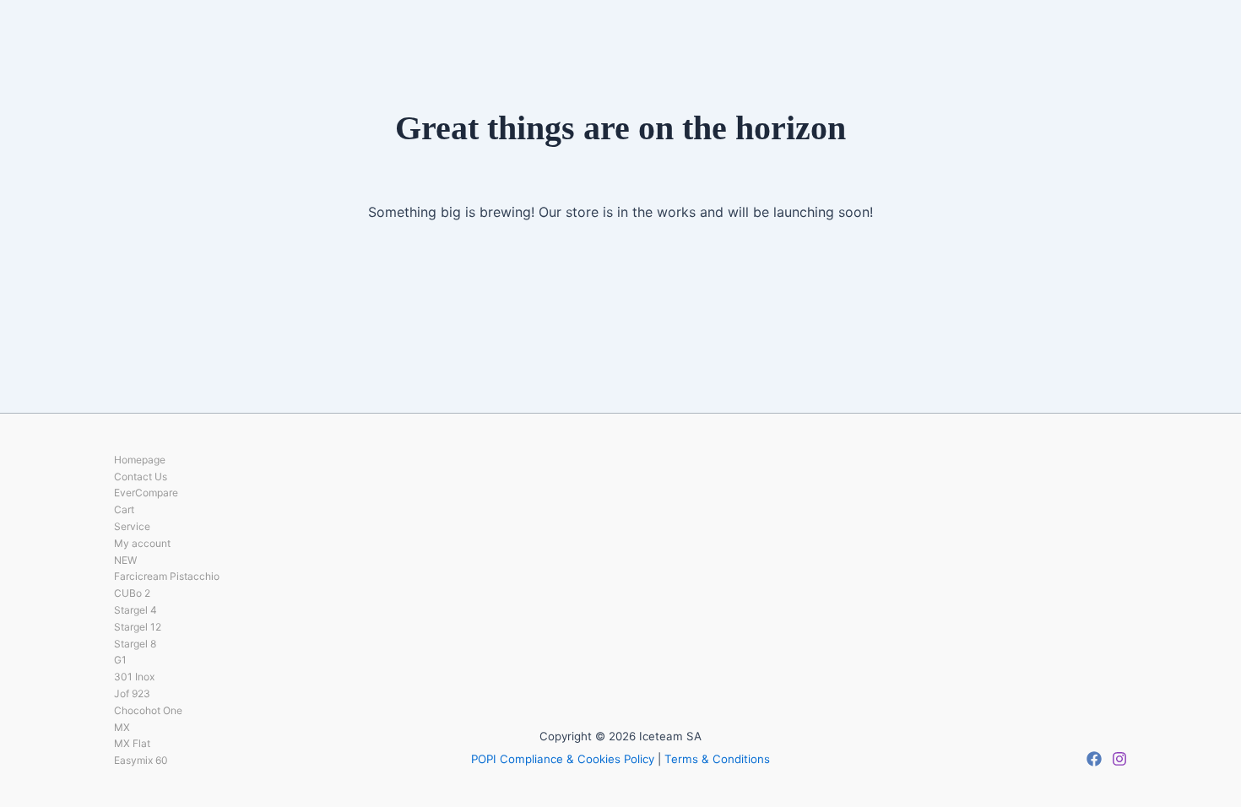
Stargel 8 (135, 643)
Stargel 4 (135, 610)
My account (142, 543)
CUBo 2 (132, 593)
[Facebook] (1094, 758)
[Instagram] (1119, 758)
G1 (120, 659)
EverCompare (146, 492)
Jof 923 (132, 693)
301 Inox (134, 676)
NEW (125, 560)
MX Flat (132, 743)
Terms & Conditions (717, 759)
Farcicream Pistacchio (166, 576)
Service (132, 526)
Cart (124, 509)
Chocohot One (148, 710)
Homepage (139, 459)
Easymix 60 (141, 760)
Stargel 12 (137, 626)
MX (122, 727)
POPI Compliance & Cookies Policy (562, 759)
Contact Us (140, 476)
